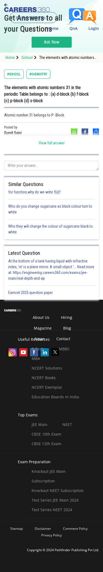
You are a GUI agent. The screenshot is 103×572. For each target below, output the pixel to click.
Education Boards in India (55, 396)
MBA (36, 358)
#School (14, 74)
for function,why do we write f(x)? (34, 192)
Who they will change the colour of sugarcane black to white (50, 229)
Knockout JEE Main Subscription (49, 476)
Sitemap (16, 528)
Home (53, 28)
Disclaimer (43, 528)
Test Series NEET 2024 (52, 509)
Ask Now (51, 42)
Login (93, 28)
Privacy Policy (51, 535)
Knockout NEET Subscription (58, 490)
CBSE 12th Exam (46, 443)
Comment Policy (75, 528)
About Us (41, 317)
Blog (67, 328)
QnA (73, 28)
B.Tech (38, 348)
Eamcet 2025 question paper (31, 292)
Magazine (43, 328)
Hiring (66, 317)
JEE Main (40, 424)
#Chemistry (38, 74)
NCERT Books (44, 377)
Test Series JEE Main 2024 (55, 500)
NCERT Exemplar (47, 387)
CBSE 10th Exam (46, 434)
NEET (67, 424)
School (27, 57)
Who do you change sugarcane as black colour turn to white (50, 209)
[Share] (95, 131)
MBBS (64, 348)
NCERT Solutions (47, 368)
